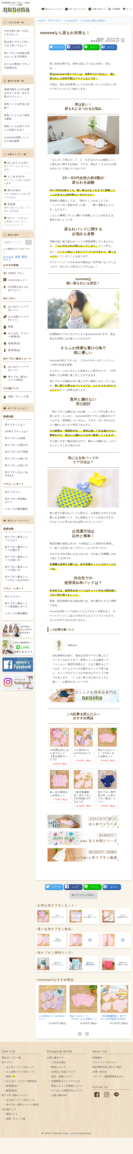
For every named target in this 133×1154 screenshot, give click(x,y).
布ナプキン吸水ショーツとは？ (16, 538)
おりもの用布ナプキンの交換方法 (17, 65)
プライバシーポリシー (104, 1062)
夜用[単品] (14, 350)
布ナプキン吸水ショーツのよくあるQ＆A (17, 578)
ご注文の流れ (58, 1062)
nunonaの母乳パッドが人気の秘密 (16, 139)
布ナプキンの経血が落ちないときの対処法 (17, 54)
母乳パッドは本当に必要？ (17, 105)
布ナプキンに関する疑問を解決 (17, 180)
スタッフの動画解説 (16, 508)
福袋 (10, 326)
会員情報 (114, 8)
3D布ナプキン (16, 273)
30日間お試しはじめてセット (18, 288)
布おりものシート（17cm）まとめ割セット (83, 1017)
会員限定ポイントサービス (65, 1081)
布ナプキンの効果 (15, 438)
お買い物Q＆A (59, 1095)
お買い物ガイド (97, 8)
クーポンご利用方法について (67, 1090)
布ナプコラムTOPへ (83, 895)
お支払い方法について (63, 1071)
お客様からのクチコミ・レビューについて (17, 221)
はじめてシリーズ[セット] (18, 308)
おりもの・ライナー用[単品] (18, 335)
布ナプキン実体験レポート (16, 500)
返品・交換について (62, 1076)
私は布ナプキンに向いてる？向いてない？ (17, 43)
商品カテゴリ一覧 (11, 1057)
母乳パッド (12, 1114)
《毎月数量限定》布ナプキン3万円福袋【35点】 (114, 1017)
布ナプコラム (12, 491)
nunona (74, 1133)
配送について (58, 1067)
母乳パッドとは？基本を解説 (17, 117)
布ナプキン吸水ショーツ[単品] (18, 378)
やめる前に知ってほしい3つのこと (17, 32)
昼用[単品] (14, 343)
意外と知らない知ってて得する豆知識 (17, 207)
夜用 (24, 256)
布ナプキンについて (75, 8)
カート (127, 8)
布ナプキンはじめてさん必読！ (17, 166)
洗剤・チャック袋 (18, 396)
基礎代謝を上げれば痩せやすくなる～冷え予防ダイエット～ (17, 93)
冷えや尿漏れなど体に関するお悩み (17, 194)
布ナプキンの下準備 (16, 451)
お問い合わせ (99, 1071)
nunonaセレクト (18, 279)
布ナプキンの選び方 (16, 444)
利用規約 (97, 1057)
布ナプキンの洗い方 (16, 465)
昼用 (17, 256)
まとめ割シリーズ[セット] (18, 318)
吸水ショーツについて (52, 8)
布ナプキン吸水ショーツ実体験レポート (16, 605)
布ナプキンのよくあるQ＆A (16, 474)
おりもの (8, 256)
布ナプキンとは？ (15, 424)
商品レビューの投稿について (67, 1085)
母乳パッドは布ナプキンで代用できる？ (17, 128)
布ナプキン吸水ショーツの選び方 (16, 548)
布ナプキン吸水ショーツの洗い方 (16, 568)
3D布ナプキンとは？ (17, 431)
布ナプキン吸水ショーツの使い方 (16, 558)
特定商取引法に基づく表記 (106, 1067)
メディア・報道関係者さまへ (108, 1076)
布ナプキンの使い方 (16, 458)
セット (7, 259)
